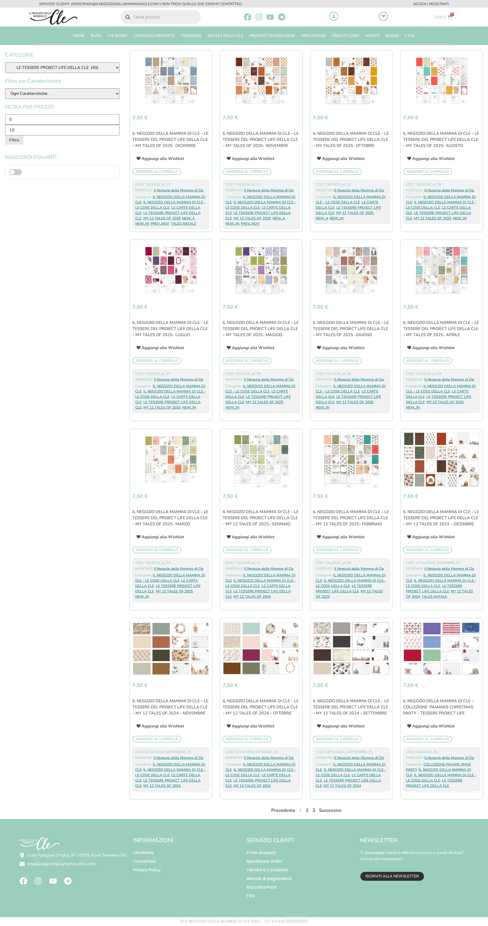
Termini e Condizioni (267, 870)
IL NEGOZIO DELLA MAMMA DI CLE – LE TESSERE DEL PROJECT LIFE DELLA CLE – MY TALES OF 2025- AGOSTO (441, 139)
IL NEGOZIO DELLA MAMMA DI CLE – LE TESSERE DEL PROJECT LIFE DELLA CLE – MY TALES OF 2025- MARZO (170, 518)
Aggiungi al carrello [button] (156, 171)
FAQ (251, 896)
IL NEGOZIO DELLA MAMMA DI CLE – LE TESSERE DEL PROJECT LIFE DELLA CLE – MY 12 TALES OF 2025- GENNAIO (261, 518)
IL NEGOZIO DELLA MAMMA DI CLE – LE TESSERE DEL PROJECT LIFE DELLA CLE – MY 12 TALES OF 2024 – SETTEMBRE (351, 707)
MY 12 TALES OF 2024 (161, 785)
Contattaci (144, 861)
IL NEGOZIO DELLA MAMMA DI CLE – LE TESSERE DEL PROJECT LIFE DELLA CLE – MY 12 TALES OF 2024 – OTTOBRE (261, 707)
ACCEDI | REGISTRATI (431, 4)
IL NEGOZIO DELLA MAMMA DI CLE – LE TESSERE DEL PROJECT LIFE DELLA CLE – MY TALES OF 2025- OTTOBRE (351, 139)
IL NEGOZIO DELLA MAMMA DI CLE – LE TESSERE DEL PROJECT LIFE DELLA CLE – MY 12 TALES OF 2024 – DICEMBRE (441, 518)
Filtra (14, 140)
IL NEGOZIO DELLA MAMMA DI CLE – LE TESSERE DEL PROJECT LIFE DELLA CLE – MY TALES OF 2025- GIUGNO (351, 329)
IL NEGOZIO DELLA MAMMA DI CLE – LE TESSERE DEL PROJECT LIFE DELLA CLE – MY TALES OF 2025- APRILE (441, 329)
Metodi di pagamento (269, 879)
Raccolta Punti (262, 887)
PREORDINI (191, 35)
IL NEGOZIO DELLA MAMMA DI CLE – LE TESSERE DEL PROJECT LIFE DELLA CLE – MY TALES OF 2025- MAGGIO (261, 329)
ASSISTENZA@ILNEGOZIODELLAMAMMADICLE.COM (115, 4)
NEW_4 (188, 218)
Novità (372, 35)
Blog (96, 35)
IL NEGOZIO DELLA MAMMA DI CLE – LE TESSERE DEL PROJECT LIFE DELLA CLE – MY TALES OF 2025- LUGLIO (170, 329)
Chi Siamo (117, 35)
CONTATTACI (231, 4)
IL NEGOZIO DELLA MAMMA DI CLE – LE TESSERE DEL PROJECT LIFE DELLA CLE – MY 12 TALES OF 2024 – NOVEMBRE (170, 707)
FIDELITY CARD (345, 35)
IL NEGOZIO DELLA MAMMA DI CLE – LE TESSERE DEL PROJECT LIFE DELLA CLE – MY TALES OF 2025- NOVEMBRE (261, 139)
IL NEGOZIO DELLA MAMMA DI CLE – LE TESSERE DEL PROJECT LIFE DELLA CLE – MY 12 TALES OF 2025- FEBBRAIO (351, 518)
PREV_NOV (160, 223)
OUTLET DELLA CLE (225, 35)
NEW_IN (142, 223)
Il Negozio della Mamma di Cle (179, 190)
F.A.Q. (410, 35)
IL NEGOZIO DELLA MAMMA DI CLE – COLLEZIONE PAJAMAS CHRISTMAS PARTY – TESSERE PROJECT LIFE (438, 707)
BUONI (392, 35)
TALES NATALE (183, 223)
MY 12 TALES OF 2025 (161, 218)
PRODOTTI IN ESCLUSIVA (272, 35)
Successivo (330, 810)
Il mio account (261, 853)
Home (78, 35)
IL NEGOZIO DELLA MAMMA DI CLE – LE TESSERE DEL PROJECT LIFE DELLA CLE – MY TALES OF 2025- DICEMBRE (170, 139)
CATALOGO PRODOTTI (153, 35)
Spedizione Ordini (264, 861)
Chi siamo (143, 853)
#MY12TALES (313, 35)
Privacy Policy (147, 870)
